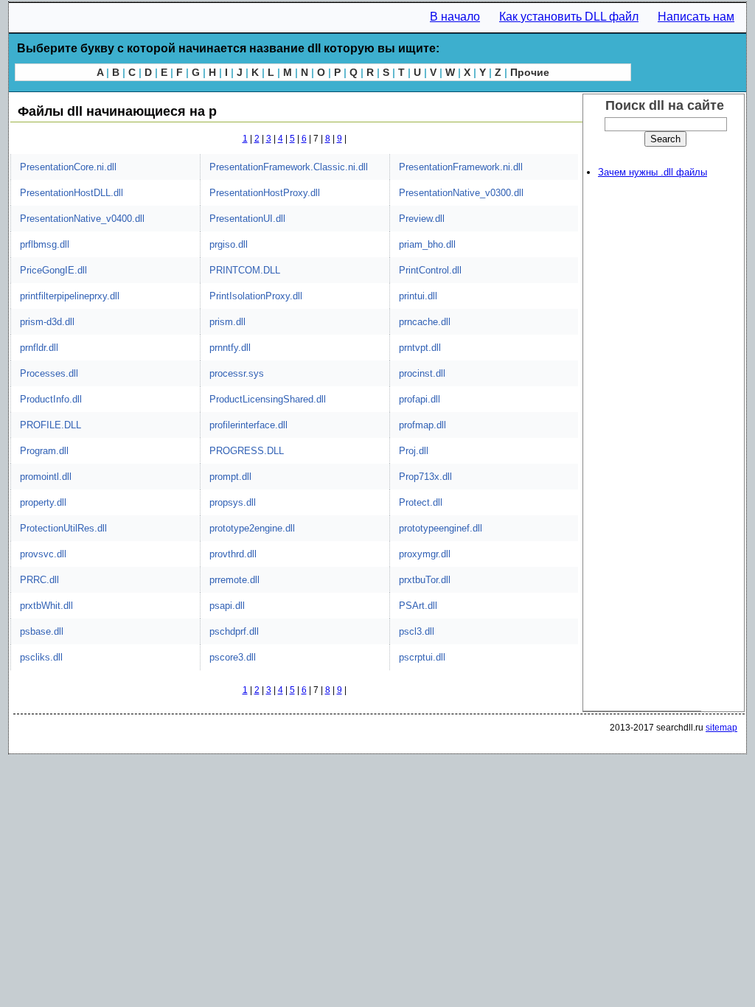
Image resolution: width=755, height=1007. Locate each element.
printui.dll (418, 296)
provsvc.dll (43, 554)
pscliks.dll (41, 657)
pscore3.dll (232, 657)
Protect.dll (420, 502)
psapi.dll (227, 605)
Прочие (529, 72)
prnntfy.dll (230, 347)
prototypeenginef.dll (440, 528)
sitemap (721, 727)
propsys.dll (232, 502)
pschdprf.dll (234, 631)
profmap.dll (422, 425)
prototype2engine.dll (252, 528)
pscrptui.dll (422, 657)
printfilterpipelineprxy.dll (69, 296)
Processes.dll (49, 373)
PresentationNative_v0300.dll (461, 192)
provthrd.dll (233, 554)
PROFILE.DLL (50, 425)
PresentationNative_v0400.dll (82, 218)
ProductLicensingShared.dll (267, 399)
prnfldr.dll (39, 347)
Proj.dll (413, 450)
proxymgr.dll (424, 554)
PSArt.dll (418, 605)
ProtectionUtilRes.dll (63, 528)
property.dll (43, 502)
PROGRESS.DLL (246, 450)
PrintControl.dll (430, 270)
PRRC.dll (39, 579)
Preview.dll (422, 218)
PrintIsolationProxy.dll (255, 296)
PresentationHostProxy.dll (264, 192)
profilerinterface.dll (248, 425)
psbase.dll (41, 631)
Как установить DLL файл (569, 16)
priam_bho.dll (427, 244)
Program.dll (44, 450)
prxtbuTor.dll (424, 579)
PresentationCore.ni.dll (68, 167)
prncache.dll (424, 321)
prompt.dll (230, 476)
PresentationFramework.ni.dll (461, 167)
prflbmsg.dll (44, 244)
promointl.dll (46, 476)
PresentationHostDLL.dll (71, 192)
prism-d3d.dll (47, 321)
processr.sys (236, 373)
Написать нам (696, 16)
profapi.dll (419, 399)
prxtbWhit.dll (46, 605)
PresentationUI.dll (247, 218)
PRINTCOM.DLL (244, 270)
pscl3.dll (416, 631)
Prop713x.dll (425, 476)
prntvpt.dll (420, 347)
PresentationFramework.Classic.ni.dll (288, 167)
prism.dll (227, 321)
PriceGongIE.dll (53, 270)
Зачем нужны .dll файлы (652, 172)
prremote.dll (234, 579)
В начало (455, 16)
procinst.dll (422, 373)
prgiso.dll (228, 244)
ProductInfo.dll (51, 399)
